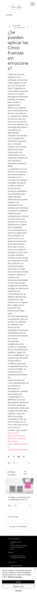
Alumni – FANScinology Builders (19, 545)
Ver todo (25, 472)
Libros (12, 549)
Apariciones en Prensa (16, 565)
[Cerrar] (34, 570)
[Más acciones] (28, 26)
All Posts (9, 15)
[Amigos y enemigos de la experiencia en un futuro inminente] (19, 486)
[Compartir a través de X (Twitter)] (14, 456)
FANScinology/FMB (16, 542)
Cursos (12, 543)
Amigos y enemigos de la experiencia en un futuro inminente (19, 498)
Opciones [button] (18, 590)
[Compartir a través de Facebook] (9, 456)
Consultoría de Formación (18, 557)
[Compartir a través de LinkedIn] (19, 456)
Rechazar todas (18, 586)
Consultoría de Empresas (18, 556)
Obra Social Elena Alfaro (17, 547)
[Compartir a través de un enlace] (24, 456)
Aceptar (18, 582)
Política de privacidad (15, 577)
